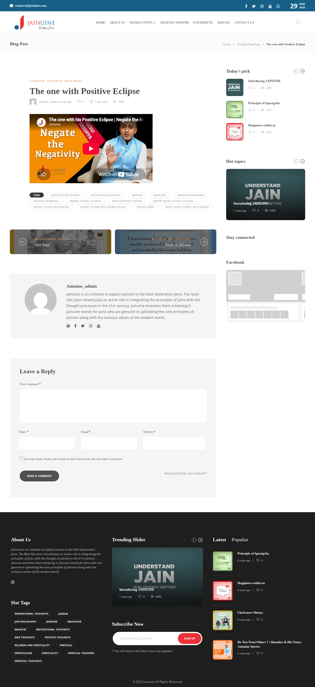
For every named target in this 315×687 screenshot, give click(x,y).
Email (86, 432)
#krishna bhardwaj (45, 201)
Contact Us (244, 22)
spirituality (50, 653)
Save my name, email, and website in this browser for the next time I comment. (73, 459)
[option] (265, 109)
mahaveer (74, 621)
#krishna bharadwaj (190, 195)
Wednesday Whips (52, 239)
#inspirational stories (106, 195)
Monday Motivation (171, 239)
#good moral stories (65, 195)
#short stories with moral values (103, 207)
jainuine (52, 621)
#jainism (137, 195)
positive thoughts (58, 637)
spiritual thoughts (28, 661)
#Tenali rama (145, 207)
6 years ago (65, 101)
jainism (63, 613)
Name (23, 432)
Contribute (203, 22)
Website (149, 432)
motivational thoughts (53, 629)
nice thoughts (25, 637)
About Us (117, 22)
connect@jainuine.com (31, 5)
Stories (37, 81)
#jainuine (160, 195)
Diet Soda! (42, 245)
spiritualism (23, 653)
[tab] (219, 539)
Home (100, 22)
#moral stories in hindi (85, 201)
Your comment (30, 384)
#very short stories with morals (187, 207)
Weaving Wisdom (174, 22)
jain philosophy (25, 621)
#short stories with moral (51, 207)
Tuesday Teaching (248, 44)
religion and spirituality (32, 645)
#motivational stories (127, 201)
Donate (224, 22)
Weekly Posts (141, 22)
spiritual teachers (81, 653)
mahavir (20, 629)
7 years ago (240, 210)
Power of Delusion (178, 245)
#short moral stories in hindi (173, 201)
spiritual (66, 645)
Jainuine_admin (48, 101)
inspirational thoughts (31, 613)
